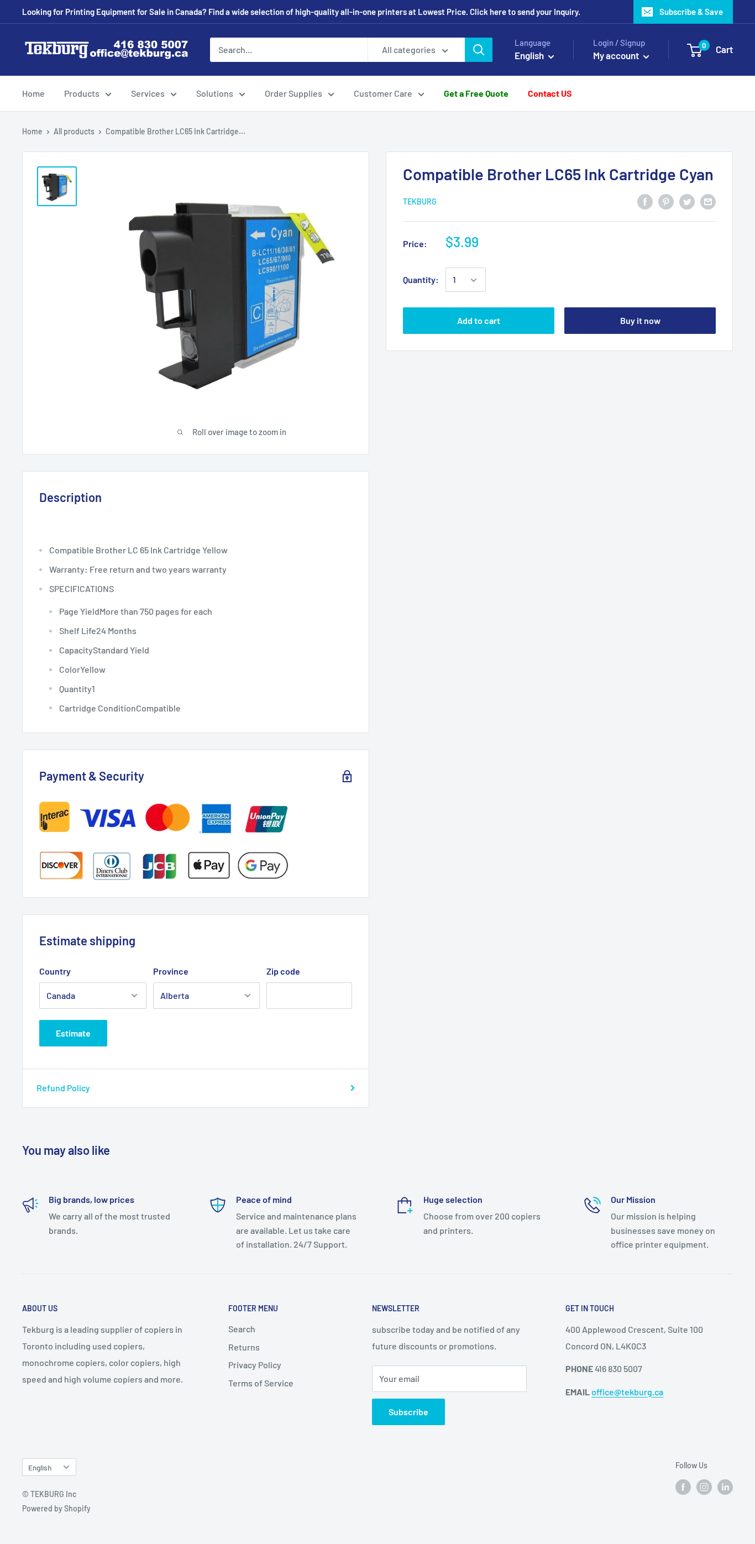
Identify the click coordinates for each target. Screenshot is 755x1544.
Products (81, 93)
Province (170, 971)
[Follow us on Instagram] (704, 1487)
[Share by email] (708, 201)
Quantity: (421, 280)
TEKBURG (420, 201)
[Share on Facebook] (645, 201)
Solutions (214, 93)
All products (74, 131)
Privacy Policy (254, 1364)
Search (241, 1328)
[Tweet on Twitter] (687, 201)
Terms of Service (260, 1383)
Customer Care (383, 93)
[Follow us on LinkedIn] (725, 1487)
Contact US (550, 93)
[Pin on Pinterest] (666, 201)
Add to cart (478, 321)
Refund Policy (63, 1087)
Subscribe (408, 1411)
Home (33, 93)
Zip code (283, 971)
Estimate (73, 1033)
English (39, 1467)
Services (148, 93)
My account (617, 55)
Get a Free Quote (476, 93)
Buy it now (640, 321)
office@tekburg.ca (627, 1391)
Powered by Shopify (56, 1508)
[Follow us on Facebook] (683, 1487)
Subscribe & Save (691, 12)
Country (55, 971)
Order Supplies (293, 93)
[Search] (478, 50)
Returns (244, 1347)
